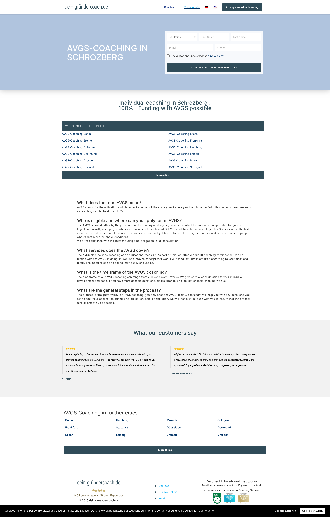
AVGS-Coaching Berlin (76, 134)
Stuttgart (122, 427)
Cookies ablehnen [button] (285, 510)
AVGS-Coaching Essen (183, 134)
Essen (69, 435)
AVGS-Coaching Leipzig (184, 153)
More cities (162, 175)
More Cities (165, 449)
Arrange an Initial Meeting (242, 7)
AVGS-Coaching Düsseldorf (80, 167)
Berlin (69, 420)
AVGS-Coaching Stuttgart (185, 167)
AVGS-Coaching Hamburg (185, 147)
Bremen (172, 435)
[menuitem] (206, 7)
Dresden (223, 435)
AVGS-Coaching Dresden (78, 160)
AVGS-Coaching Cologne (78, 147)
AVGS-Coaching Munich (183, 160)
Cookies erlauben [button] (312, 510)
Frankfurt (71, 427)
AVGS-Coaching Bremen (77, 140)
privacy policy (216, 55)
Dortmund (224, 427)
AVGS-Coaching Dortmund (79, 153)
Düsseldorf (174, 427)
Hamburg (122, 420)
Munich (172, 420)
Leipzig (120, 435)
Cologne (223, 420)
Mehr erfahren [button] (206, 510)
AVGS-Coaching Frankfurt (185, 140)
